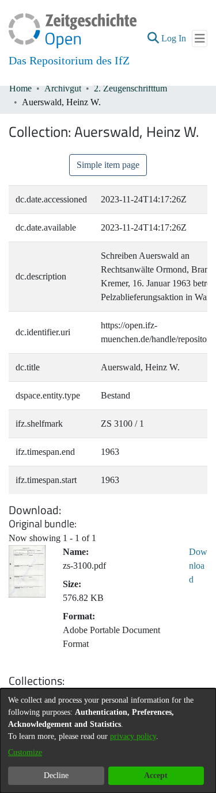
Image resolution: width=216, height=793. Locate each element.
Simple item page (108, 165)
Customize (25, 752)
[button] (153, 38)
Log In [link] (174, 38)
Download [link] (198, 565)
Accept (156, 775)
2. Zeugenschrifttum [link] (130, 88)
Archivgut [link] (62, 88)
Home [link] (20, 88)
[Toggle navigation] (199, 38)
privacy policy (133, 736)
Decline (56, 775)
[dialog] (108, 740)
